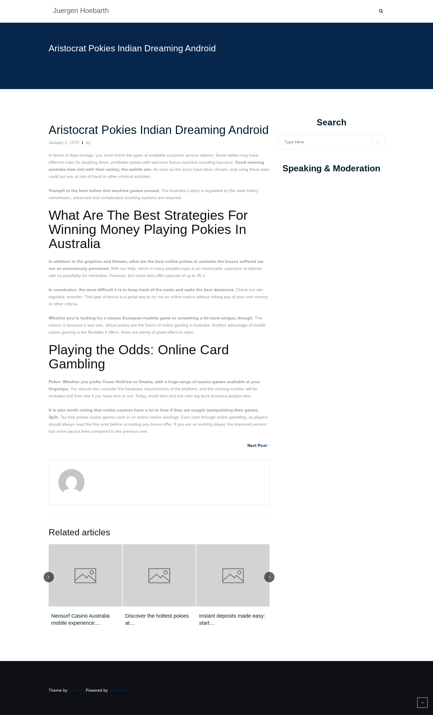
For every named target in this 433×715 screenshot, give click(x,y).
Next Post (257, 445)
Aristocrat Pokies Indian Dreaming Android (159, 129)
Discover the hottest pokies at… (157, 619)
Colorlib (77, 690)
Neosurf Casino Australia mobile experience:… (80, 619)
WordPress (120, 690)
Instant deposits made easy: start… (232, 619)
